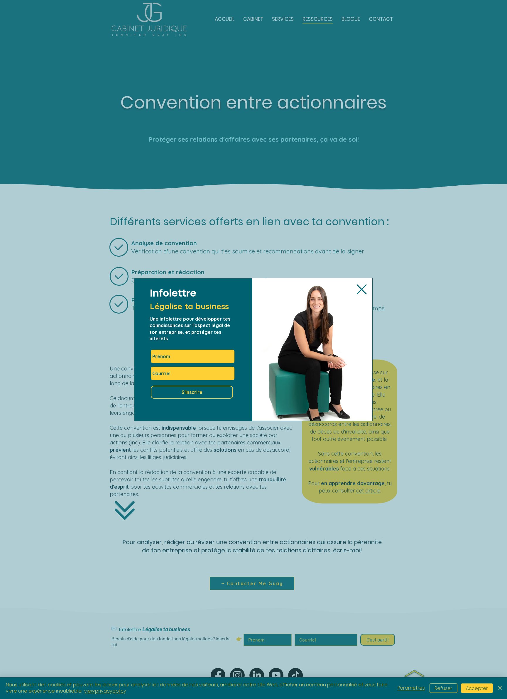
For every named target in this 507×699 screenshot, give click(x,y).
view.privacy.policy (105, 691)
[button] (361, 289)
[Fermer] (499, 688)
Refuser (443, 688)
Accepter (477, 688)
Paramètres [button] (411, 688)
